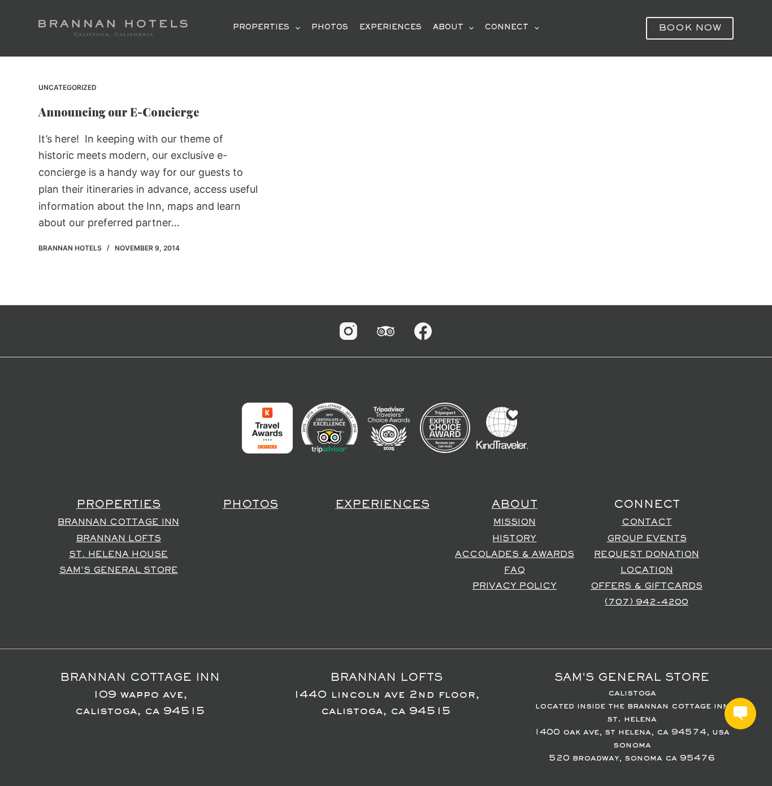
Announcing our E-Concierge (118, 111)
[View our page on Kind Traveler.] (502, 427)
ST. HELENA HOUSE (118, 555)
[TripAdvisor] (385, 331)
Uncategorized (67, 87)
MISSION (514, 522)
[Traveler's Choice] (389, 427)
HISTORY (514, 539)
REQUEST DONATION (646, 555)
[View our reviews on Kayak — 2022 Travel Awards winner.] (267, 427)
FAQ (514, 571)
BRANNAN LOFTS (118, 539)
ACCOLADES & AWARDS (514, 555)
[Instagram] (348, 331)
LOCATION (647, 571)
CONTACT (647, 522)
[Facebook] (423, 331)
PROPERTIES (261, 27)
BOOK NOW (689, 28)
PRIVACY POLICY (514, 586)
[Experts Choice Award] (445, 427)
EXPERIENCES (390, 27)
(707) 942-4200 (646, 602)
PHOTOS (329, 27)
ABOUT (448, 27)
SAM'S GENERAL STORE (118, 571)
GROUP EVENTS (647, 539)
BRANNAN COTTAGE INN (118, 522)
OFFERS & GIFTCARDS (646, 586)
